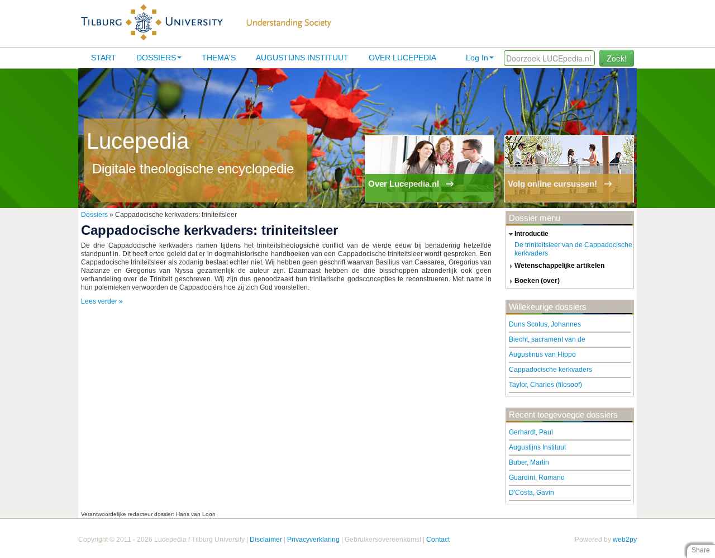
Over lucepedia (402, 57)
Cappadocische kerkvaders (550, 369)
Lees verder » (102, 301)
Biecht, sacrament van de (547, 339)
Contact (438, 539)
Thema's (219, 57)
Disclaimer (266, 539)
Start (103, 57)
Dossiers (156, 57)
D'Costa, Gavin (531, 492)
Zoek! (617, 58)
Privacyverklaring (313, 539)
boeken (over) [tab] (537, 281)
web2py (625, 539)
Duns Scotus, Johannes (545, 324)
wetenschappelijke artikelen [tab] (559, 265)
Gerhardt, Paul (531, 432)
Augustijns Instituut (302, 57)
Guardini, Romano (537, 477)
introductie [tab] (531, 234)
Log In (477, 57)
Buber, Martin (529, 462)
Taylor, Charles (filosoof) (545, 385)
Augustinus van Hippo (542, 354)
